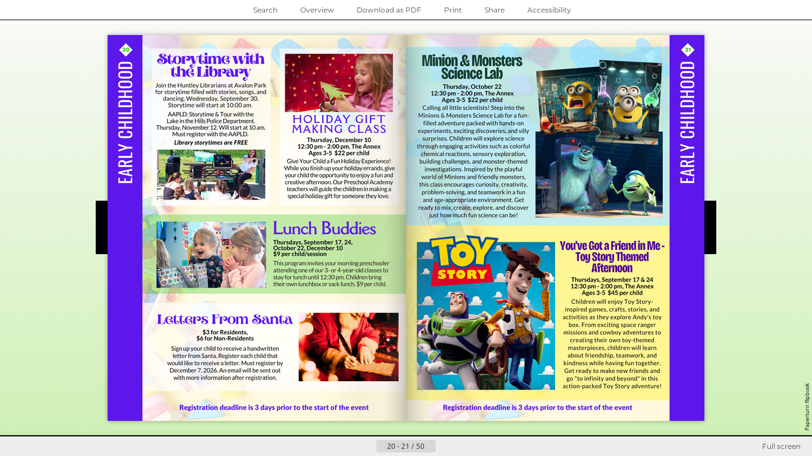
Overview (317, 9)
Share (494, 9)
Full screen (781, 446)
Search (265, 9)
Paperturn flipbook (807, 406)
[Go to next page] (445, 446)
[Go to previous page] (366, 446)
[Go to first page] (347, 446)
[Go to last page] (464, 446)
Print (453, 9)
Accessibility (549, 9)
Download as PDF (389, 9)
